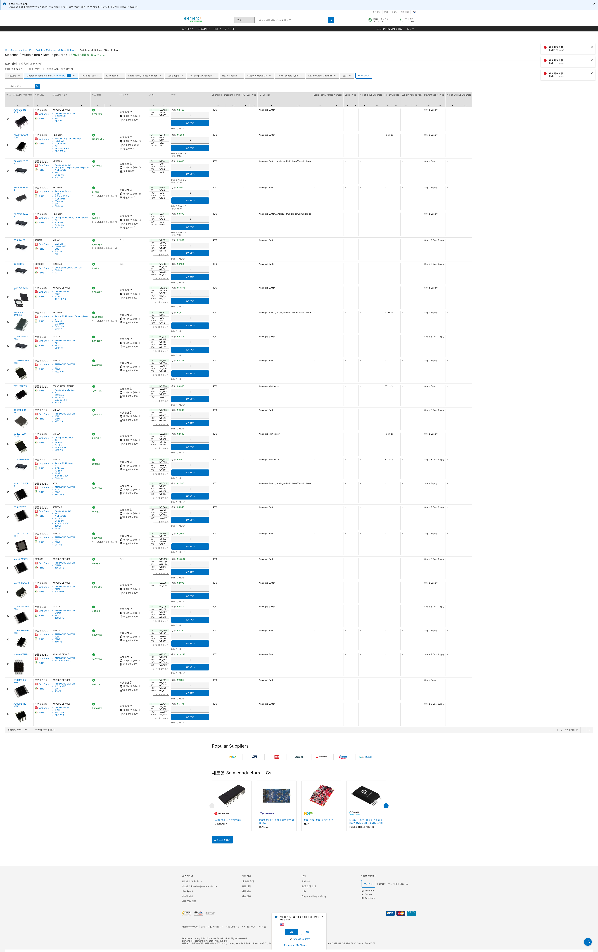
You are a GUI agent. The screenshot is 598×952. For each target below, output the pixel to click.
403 (57, 272)
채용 (303, 891)
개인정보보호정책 (190, 926)
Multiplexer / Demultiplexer (68, 138)
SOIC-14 (59, 206)
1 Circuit (58, 321)
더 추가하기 (364, 75)
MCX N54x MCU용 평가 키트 (318, 820)
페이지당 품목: (14, 730)
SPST (57, 118)
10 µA (57, 473)
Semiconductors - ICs (21, 50)
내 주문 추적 (248, 881)
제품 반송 (246, 891)
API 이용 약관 (248, 926)
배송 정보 (246, 896)
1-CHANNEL (60, 116)
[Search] (331, 20)
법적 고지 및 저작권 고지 (212, 926)
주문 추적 (405, 12)
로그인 (376, 19)
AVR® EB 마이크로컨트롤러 (228, 820)
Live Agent (187, 891)
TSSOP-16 (59, 494)
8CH (57, 489)
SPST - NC (60, 345)
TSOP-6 (58, 641)
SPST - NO (60, 513)
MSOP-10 (59, 371)
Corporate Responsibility (313, 896)
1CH (57, 416)
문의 (386, 12)
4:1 (56, 440)
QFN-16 (58, 544)
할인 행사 (377, 12)
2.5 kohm (59, 323)
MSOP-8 (59, 421)
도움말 (394, 12)
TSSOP (58, 402)
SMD (57, 249)
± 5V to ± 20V (62, 475)
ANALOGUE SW (62, 291)
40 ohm (58, 470)
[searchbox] (291, 20)
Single (58, 193)
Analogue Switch (63, 165)
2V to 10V (59, 175)
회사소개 (305, 881)
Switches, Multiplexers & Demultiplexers (56, 50)
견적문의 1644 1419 (192, 881)
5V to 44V (59, 521)
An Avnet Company (191, 938)
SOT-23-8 (59, 591)
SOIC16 (58, 251)
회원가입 (385, 19)
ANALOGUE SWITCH (65, 113)
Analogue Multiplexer (65, 390)
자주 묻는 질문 (189, 901)
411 (56, 254)
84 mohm (59, 397)
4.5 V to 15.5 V (62, 196)
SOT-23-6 (59, 715)
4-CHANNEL (61, 686)
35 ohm (58, 518)
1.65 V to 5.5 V (62, 148)
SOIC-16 (59, 177)
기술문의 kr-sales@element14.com (199, 886)
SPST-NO (59, 712)
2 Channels (60, 143)
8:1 (56, 318)
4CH (57, 343)
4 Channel (60, 198)
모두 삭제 (35, 63)
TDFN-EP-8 (60, 299)
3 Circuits (59, 222)
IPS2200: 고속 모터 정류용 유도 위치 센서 (276, 821)
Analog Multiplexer (64, 437)
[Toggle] (7, 69)
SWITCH (59, 244)
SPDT (57, 369)
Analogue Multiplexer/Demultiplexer (72, 167)
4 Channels (60, 170)
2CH (57, 366)
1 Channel (59, 395)
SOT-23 (58, 121)
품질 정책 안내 (308, 886)
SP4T (57, 172)
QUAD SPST (60, 246)
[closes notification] (594, 3)
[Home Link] (193, 20)
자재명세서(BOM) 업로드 (389, 28)
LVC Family (60, 141)
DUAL (57, 589)
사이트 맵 (261, 926)
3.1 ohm (58, 445)
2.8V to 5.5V (61, 400)
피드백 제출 (187, 896)
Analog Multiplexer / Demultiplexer (71, 217)
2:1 (56, 146)
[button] (188, 28)
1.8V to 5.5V (60, 447)
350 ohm (59, 201)
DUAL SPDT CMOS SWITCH (68, 267)
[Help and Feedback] (588, 942)
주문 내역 (246, 886)
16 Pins (58, 528)
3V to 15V (59, 326)
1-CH (57, 296)
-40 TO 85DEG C (63, 660)
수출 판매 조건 (233, 926)
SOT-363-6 (60, 151)
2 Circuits (59, 468)
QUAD (58, 565)
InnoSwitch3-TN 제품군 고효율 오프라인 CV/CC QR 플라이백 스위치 (366, 821)
